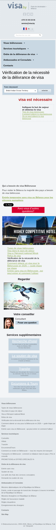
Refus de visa (14, 255)
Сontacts (8, 65)
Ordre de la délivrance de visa (19, 54)
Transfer (24, 369)
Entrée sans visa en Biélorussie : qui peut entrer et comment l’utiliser (25, 271)
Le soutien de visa (24, 356)
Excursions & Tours (24, 383)
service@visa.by (28, 23)
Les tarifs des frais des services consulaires (18, 475)
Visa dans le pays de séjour (20, 250)
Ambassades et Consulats (17, 60)
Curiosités (5, 438)
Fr (29, 29)
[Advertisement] (28, 153)
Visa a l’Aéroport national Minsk (22, 253)
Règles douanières (8, 502)
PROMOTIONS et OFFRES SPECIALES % (17, 459)
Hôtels (3, 441)
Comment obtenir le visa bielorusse (37, 114)
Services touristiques (14, 48)
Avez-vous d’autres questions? (28, 210)
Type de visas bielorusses (33, 112)
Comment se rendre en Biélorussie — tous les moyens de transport (26, 451)
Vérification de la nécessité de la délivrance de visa (23, 259)
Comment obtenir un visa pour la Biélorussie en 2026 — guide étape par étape (24, 265)
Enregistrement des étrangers (12, 505)
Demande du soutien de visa (12, 478)
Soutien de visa (7, 472)
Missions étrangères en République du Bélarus (19, 496)
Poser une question (27, 322)
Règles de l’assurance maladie (12, 499)
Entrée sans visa (7, 469)
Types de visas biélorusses (20, 248)
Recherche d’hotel (24, 341)
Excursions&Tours (8, 448)
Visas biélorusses (12, 43)
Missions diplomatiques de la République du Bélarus (20, 487)
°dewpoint (29, 526)
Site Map (4, 514)
